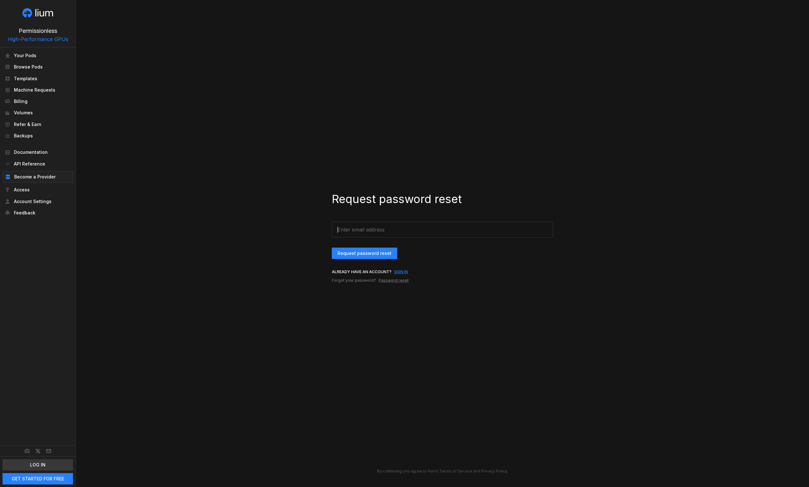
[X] (38, 451)
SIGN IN (401, 271)
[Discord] (27, 451)
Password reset (394, 280)
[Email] (49, 451)
